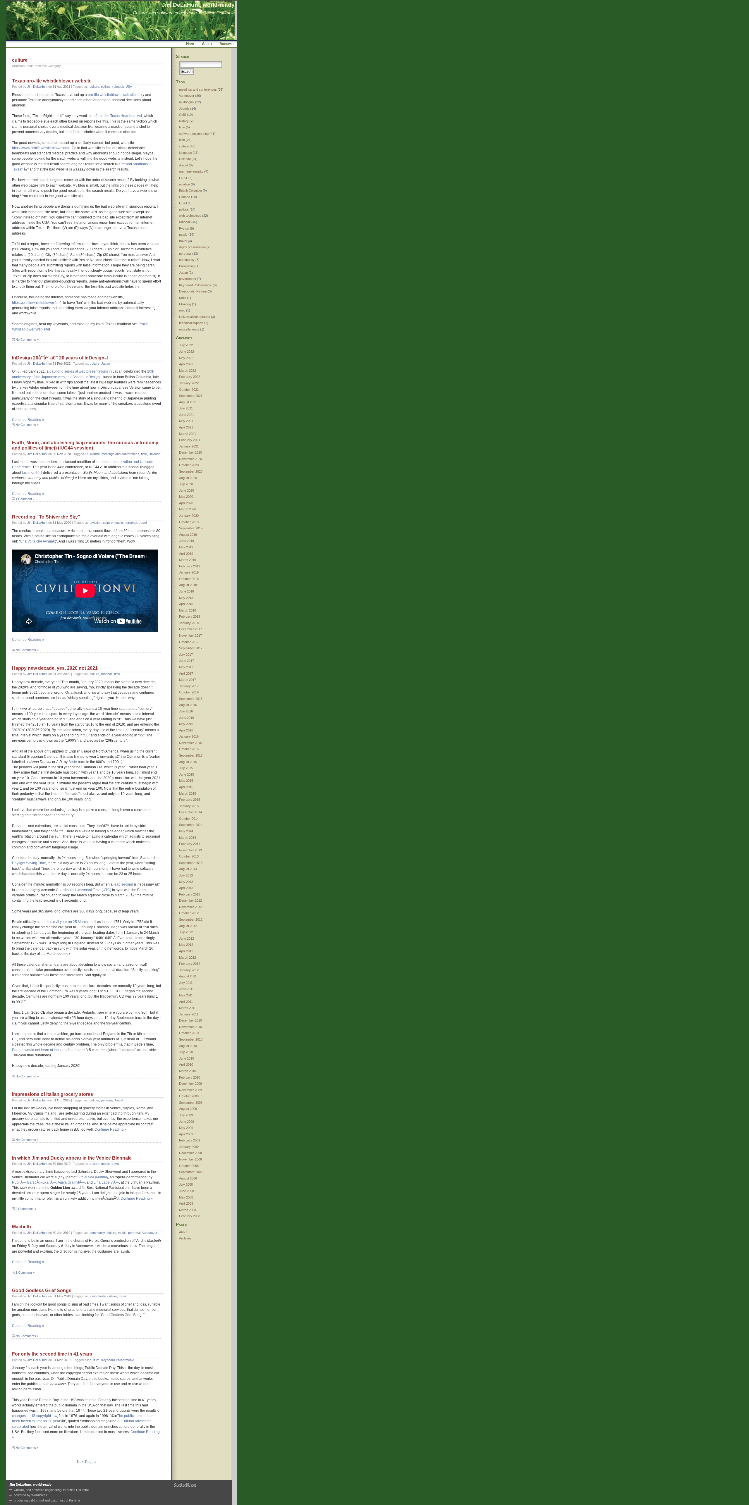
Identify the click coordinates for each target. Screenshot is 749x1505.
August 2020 (188, 478)
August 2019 (188, 534)
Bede (72, 762)
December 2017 (190, 629)
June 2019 (186, 541)
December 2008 (190, 1153)
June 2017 (186, 660)
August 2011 (188, 976)
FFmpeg (185, 304)
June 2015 (186, 774)
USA (129, 86)
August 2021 (188, 402)
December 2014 (190, 812)
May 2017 (186, 667)
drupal (183, 165)
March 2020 (187, 509)
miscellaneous (189, 329)
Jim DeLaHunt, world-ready (198, 4)
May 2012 (186, 944)
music (118, 522)
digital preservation (192, 247)
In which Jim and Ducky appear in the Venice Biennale (72, 1158)
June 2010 (186, 1058)
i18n (182, 140)
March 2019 (187, 560)
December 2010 (190, 1020)
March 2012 (187, 957)
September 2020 (190, 471)
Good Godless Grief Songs (41, 1290)
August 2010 (188, 1046)
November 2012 (190, 907)
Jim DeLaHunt (37, 86)
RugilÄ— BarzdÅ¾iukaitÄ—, (34, 1182)
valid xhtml (36, 1500)
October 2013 (189, 856)
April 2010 (186, 1064)
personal (131, 522)
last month (30, 473)
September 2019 (190, 528)
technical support (191, 323)
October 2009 (189, 1096)
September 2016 (190, 698)
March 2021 (187, 433)
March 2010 (187, 1071)
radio (182, 297)
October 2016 (189, 692)
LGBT (183, 178)
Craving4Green (185, 1484)
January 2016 (189, 736)
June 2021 (186, 414)
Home (190, 44)
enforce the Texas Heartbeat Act (117, 116)
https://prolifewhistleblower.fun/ (36, 303)
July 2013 (186, 875)
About (207, 44)
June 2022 (186, 351)
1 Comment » (25, 499)
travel (143, 522)
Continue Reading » (28, 420)
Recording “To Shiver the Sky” (46, 516)
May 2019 (186, 547)
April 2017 (186, 673)
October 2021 (189, 389)
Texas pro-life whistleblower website (52, 80)
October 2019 (189, 522)
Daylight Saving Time (29, 863)
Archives (226, 44)
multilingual (186, 102)
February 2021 (189, 440)
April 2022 (186, 364)
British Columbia (190, 190)
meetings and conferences (120, 454)
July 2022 (186, 345)
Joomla (184, 108)
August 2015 (188, 762)
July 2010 (186, 1052)
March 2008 (187, 1210)
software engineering (194, 133)
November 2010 (190, 1027)
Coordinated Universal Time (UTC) (83, 890)
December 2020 (190, 452)
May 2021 (186, 421)
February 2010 (189, 1077)
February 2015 (189, 799)
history (184, 121)
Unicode (154, 454)
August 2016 (188, 705)
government (187, 278)
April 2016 (186, 730)
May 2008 (186, 1197)
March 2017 (187, 679)
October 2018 (189, 579)
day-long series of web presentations (78, 371)
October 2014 (189, 818)
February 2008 (189, 1216)
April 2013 (186, 888)
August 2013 (188, 869)
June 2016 (186, 717)
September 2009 (190, 1102)
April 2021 (186, 427)
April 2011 (186, 1001)
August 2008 (188, 1178)
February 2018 (189, 616)
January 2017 (189, 686)
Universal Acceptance (194, 316)
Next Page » (87, 1462)
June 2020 (186, 490)
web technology (190, 215)
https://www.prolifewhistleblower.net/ (40, 148)
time (144, 454)
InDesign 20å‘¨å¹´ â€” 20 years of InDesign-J (60, 357)
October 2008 (189, 1166)
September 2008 (190, 1172)
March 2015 (187, 793)
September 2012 (190, 919)
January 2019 (189, 572)
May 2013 (186, 882)
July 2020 (186, 484)
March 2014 (187, 837)
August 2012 (188, 926)
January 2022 (189, 383)
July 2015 (186, 768)
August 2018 (188, 585)
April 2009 (186, 1134)
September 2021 (190, 395)
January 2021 (189, 446)
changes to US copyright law (34, 1416)
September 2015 (190, 755)
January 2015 (189, 806)
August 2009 (188, 1108)
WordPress (39, 1495)
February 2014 (189, 844)
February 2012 (189, 963)
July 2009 (186, 1115)
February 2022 (189, 376)
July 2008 (186, 1184)
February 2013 (189, 894)
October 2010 (189, 1033)
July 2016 (186, 711)
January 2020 (189, 515)
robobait (118, 86)
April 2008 (186, 1203)
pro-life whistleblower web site (112, 95)
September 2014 (190, 824)
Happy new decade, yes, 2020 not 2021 (55, 668)
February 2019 (189, 566)
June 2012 (186, 938)
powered (20, 1495)
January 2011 (188, 1014)
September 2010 (190, 1039)
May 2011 (186, 995)
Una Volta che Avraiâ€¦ (38, 541)
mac (182, 310)
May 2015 (186, 780)
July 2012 (186, 932)
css (53, 1500)
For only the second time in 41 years (52, 1353)
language (185, 152)
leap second (123, 884)
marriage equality (191, 171)
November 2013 (190, 850)
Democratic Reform (193, 291)
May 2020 (186, 496)
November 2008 (190, 1159)
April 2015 (186, 787)
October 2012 (189, 913)
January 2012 (189, 970)
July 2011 (186, 982)
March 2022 (187, 370)
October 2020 (189, 465)
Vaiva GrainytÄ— (71, 1182)
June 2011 (186, 989)
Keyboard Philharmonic (117, 1360)
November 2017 (190, 635)
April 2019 (186, 553)
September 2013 (190, 863)
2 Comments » (26, 1208)
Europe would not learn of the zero (39, 1050)
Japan (105, 363)
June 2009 (186, 1121)
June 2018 (186, 591)
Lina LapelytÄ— (106, 1182)
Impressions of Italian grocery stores (52, 1094)
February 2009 (189, 1140)
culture (94, 86)
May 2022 (186, 358)
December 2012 (190, 900)
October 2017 (189, 642)
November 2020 (190, 459)
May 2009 (186, 1127)
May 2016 (186, 724)
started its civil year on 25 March (62, 922)
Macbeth (21, 1226)
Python (184, 228)
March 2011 (187, 1008)
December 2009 (190, 1083)
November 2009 (190, 1090)
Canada (184, 197)
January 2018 (189, 623)
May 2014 (186, 831)
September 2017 (190, 648)
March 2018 (187, 610)
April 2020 (186, 503)
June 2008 (186, 1191)
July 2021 (186, 408)
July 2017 (186, 654)
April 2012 (186, 951)
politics (106, 86)
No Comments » (27, 339)
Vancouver (149, 1232)
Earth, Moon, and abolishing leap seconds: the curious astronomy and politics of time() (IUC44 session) (85, 445)
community (97, 1232)
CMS (182, 114)
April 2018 (186, 604)
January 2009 (189, 1146)
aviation (95, 522)
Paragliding (187, 266)
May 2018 (186, 598)
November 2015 (190, 743)
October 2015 (189, 749)
